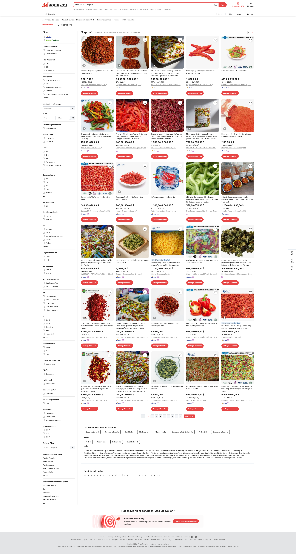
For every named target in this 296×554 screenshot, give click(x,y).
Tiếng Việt (208, 539)
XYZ (158, 475)
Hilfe (230, 14)
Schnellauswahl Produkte (172, 537)
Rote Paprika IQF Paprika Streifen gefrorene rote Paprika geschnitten (201, 324)
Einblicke (185, 537)
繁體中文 (100, 539)
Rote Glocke (113, 9)
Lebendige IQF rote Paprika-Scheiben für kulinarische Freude (200, 72)
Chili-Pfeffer (129, 432)
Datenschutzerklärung (135, 537)
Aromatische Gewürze (51, 496)
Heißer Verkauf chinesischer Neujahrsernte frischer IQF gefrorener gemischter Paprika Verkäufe (236, 388)
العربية (171, 539)
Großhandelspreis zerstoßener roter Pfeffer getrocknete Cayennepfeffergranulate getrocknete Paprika (96, 388)
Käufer (218, 14)
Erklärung (110, 537)
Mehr (86, 446)
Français (115, 539)
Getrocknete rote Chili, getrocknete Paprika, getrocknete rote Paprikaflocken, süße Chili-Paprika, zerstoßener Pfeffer (166, 136)
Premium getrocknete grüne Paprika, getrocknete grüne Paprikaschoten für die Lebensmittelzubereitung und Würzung (236, 262)
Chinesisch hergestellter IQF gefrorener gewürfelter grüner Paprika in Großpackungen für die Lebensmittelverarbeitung (202, 199)
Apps (239, 14)
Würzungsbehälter (49, 485)
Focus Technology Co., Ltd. (146, 544)
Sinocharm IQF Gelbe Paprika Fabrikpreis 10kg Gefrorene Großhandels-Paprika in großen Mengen (165, 264)
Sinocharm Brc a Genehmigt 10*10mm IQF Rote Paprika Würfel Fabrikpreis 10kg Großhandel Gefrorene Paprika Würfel (236, 327)
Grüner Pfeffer (167, 9)
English (85, 539)
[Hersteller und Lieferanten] (54, 4)
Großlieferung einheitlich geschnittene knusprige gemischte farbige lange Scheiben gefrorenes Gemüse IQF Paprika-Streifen (131, 388)
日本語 (108, 539)
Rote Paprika (134, 9)
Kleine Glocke (103, 9)
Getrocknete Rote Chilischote (182, 432)
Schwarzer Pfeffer (155, 9)
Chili (44, 489)
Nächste (188, 416)
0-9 (85, 475)
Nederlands (178, 539)
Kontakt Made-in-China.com (153, 537)
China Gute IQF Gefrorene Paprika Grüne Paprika (95, 198)
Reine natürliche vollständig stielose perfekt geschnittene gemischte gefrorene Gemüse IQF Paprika (96, 262)
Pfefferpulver (144, 432)
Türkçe (200, 539)
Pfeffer (95, 9)
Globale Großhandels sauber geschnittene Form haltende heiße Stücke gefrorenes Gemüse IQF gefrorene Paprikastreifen (166, 73)
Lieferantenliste (65, 24)
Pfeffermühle (144, 9)
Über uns (102, 537)
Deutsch (130, 539)
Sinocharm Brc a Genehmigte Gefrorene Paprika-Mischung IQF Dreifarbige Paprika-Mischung (96, 136)
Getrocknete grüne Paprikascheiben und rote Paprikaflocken (97, 72)
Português (138, 539)
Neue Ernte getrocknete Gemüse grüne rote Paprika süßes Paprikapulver (236, 135)
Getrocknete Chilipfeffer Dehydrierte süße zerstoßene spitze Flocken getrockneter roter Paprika (97, 325)
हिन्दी (186, 539)
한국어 (164, 539)
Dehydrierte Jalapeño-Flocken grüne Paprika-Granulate (167, 387)
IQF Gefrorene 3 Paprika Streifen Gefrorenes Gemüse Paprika (202, 387)
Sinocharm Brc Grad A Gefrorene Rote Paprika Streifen (129, 198)
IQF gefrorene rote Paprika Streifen (163, 197)
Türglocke (89, 9)
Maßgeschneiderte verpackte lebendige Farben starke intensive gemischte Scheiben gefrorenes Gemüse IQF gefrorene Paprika (201, 136)
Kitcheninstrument (49, 500)
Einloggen (250, 6)
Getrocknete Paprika (220, 432)
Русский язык (155, 539)
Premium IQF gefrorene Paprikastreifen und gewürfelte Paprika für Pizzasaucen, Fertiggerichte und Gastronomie (131, 136)
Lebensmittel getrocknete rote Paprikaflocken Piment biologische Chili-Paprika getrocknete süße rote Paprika (132, 73)
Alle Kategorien (50, 14)
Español (122, 539)
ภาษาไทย (193, 539)
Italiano (146, 539)
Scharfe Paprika (160, 432)
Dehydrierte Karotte (112, 432)
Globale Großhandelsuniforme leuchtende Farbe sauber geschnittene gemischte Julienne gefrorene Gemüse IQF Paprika (131, 325)
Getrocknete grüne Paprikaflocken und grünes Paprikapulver (132, 261)
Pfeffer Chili (203, 432)
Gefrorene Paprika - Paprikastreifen (234, 71)
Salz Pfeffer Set (123, 9)
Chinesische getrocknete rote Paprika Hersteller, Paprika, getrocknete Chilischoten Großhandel (237, 199)
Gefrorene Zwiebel (92, 432)
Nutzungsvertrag (120, 537)
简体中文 (92, 539)
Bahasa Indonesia (219, 539)
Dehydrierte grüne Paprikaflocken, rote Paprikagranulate (165, 324)
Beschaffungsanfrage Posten (186, 521)
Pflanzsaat (47, 492)
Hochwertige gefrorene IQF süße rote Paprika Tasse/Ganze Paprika (202, 261)
